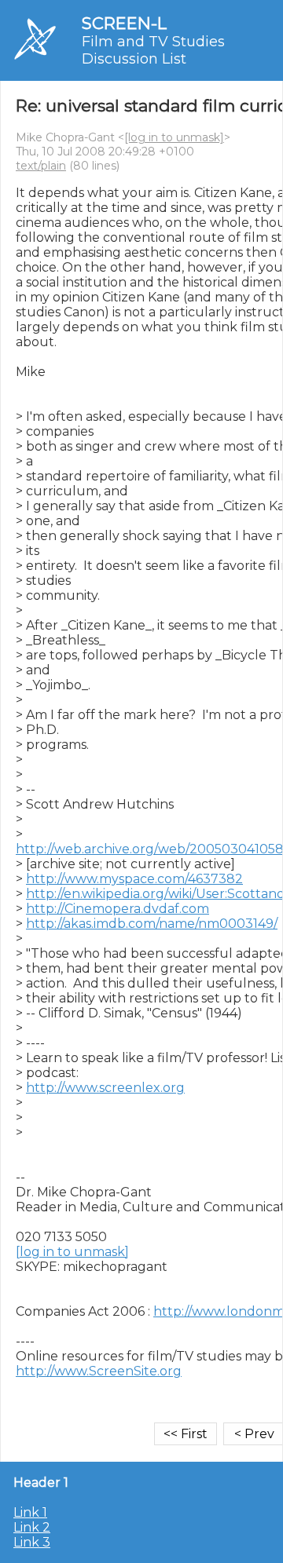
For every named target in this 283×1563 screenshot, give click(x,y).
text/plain (41, 166)
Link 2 (31, 1527)
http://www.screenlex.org (105, 1087)
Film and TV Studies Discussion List (153, 50)
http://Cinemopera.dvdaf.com (117, 908)
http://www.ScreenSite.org (99, 1371)
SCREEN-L (124, 23)
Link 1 (30, 1512)
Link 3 (31, 1542)
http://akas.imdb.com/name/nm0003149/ (151, 923)
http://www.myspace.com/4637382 (134, 878)
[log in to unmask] (174, 137)
